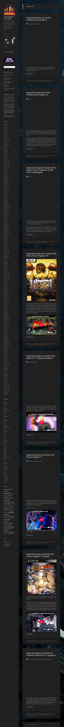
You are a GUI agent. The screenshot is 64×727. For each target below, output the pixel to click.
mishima (29, 641)
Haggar (36, 442)
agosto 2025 (6, 146)
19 (7, 42)
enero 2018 (6, 316)
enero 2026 (6, 136)
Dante (54, 441)
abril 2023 (5, 198)
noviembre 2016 (7, 342)
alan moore (7, 489)
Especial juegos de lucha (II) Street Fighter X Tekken (40, 555)
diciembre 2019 (6, 273)
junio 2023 (6, 194)
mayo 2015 (6, 375)
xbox (13, 532)
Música (5, 451)
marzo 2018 (6, 312)
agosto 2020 (6, 258)
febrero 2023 (6, 202)
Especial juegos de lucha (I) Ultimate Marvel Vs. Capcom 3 (41, 654)
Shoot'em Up (6, 466)
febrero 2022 (6, 224)
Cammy (50, 241)
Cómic (5, 422)
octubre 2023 (6, 187)
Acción (5, 401)
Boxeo (5, 414)
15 (12, 41)
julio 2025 (5, 148)
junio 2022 (6, 217)
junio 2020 (6, 261)
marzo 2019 (6, 289)
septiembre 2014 (7, 390)
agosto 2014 (6, 392)
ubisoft (6, 530)
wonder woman (7, 532)
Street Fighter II (35, 156)
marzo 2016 (6, 357)
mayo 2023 (6, 196)
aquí (44, 132)
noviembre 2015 (7, 364)
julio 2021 (5, 237)
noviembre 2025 (7, 140)
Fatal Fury (44, 80)
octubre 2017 (6, 321)
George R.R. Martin (7, 505)
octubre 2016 (6, 344)
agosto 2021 (6, 235)
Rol (4, 461)
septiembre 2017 (7, 323)
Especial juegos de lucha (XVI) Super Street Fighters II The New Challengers (41, 170)
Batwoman (12, 493)
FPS (4, 436)
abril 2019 (5, 288)
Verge (50, 714)
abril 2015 (5, 377)
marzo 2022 (6, 222)
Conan (5, 423)
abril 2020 (5, 265)
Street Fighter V (36, 130)
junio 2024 (6, 172)
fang (27, 542)
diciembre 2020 (6, 250)
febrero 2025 (6, 157)
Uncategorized (6, 478)
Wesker (52, 714)
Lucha (5, 448)
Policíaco (5, 455)
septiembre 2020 (7, 256)
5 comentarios (46, 542)
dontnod (7, 500)
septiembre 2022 (7, 211)
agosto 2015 (6, 370)
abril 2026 (5, 131)
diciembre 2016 (6, 340)
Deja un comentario (43, 156)
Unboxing (5, 476)
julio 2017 (5, 327)
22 (12, 42)
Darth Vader (6, 498)
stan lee (5, 525)
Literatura (5, 446)
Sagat (27, 81)
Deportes (5, 425)
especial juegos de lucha (33, 344)
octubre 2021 (6, 232)
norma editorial (6, 516)
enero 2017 (6, 338)
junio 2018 (6, 306)
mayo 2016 (6, 353)
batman (7, 493)
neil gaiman (6, 512)
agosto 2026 (6, 123)
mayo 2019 (6, 286)
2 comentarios (46, 81)
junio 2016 (6, 351)
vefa (36, 641)
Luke (29, 156)
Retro (5, 459)
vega (37, 242)
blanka (54, 343)
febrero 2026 (6, 135)
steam (5, 527)
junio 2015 (6, 373)
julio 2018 (5, 304)
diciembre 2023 (6, 183)
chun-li (27, 344)
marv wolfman (11, 508)
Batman (5, 412)
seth (40, 344)
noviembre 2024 (7, 163)
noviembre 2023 (7, 185)
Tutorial (5, 474)
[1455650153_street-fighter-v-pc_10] (41, 479)
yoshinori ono (39, 542)
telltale (5, 528)
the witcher (9, 528)
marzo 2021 (6, 245)
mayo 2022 (6, 219)
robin (5, 517)
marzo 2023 (6, 200)
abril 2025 (5, 153)
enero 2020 (6, 271)
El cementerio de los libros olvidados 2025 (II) (9, 116)
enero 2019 (6, 293)
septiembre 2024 (7, 166)
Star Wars (8, 525)
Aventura (5, 408)
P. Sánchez (6, 115)
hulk (33, 714)
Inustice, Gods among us (32, 700)
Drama (5, 429)
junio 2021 (6, 239)
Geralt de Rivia (6, 506)
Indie (5, 444)
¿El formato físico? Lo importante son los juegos (9, 82)
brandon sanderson (8, 495)
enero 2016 (6, 360)
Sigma (27, 443)
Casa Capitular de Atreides (9, 17)
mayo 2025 (6, 151)
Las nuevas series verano (8, 78)
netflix (11, 512)
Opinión (5, 453)
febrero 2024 (6, 179)
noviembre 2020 (7, 252)
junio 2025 (6, 149)
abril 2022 (5, 220)
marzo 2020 (6, 267)
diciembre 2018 (6, 295)
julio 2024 (5, 170)
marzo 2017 (6, 334)
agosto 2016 (6, 347)
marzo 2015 (6, 379)
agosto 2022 (6, 213)
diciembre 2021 (6, 228)
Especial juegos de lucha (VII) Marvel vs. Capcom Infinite (40, 357)
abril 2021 (5, 243)
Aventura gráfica (7, 410)
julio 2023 (5, 192)
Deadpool (30, 714)
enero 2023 (6, 204)
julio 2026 (5, 125)
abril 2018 (5, 310)
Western (5, 481)
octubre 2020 (6, 254)
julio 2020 (5, 260)
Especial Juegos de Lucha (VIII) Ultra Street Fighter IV (41, 254)
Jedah (39, 442)
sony (8, 520)
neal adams (10, 510)
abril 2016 (5, 355)
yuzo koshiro (11, 533)
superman (11, 527)
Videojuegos (6, 479)
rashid (34, 542)
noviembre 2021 (7, 230)
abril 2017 (5, 332)
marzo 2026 (6, 133)
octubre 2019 (6, 276)
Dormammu (28, 442)
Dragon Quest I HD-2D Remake (9, 88)
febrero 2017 (6, 336)
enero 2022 (6, 226)
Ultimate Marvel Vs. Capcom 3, (49, 602)
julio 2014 (5, 394)
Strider (34, 443)
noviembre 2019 (7, 274)
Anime (5, 405)
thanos (37, 443)
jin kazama (54, 640)
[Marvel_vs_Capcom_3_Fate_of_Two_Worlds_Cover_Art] (41, 677)
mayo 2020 (6, 263)
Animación (6, 403)
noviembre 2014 (7, 386)
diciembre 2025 (6, 138)
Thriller (5, 472)
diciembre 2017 (6, 317)
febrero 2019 (6, 291)
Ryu (12, 517)
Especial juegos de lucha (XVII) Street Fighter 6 (38, 93)
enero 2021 (6, 248)
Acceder (5, 540)
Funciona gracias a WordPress (31, 724)
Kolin (29, 542)
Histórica (5, 442)
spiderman (6, 521)
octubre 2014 (6, 388)
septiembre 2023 (7, 189)
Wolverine (28, 715)
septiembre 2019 (7, 278)
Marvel (6, 508)
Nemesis (45, 442)
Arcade (5, 407)
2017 (49, 541)
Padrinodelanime (7, 99)
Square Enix (8, 523)
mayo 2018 (6, 308)
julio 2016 (5, 349)
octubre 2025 (6, 142)
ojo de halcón (52, 442)
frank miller (7, 503)
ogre (32, 641)
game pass (12, 503)
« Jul (6, 47)
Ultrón (39, 443)
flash (13, 502)
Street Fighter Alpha (32, 81)
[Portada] (41, 113)
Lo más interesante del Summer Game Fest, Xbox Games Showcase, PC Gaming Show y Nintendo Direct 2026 (9, 105)
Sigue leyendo (30, 73)
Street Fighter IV (48, 139)
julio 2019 (5, 282)
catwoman (10, 497)
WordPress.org (6, 546)
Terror (5, 470)
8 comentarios (47, 344)
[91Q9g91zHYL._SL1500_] (41, 382)
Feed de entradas (7, 542)
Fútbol (5, 438)
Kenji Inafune (50, 80)
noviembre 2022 (7, 207)
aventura (6, 491)
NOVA (49, 442)
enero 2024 (6, 181)
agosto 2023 (6, 191)
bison (51, 541)
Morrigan (42, 442)
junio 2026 (6, 127)
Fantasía (5, 435)
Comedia (5, 420)
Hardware (5, 440)
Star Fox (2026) (6, 85)
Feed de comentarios (7, 544)
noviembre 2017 (7, 319)
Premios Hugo (11, 516)
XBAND (40, 242)
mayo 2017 (6, 330)
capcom (6, 497)
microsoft (6, 510)
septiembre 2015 (7, 368)
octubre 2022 (6, 209)
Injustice (35, 714)
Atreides (5, 96)
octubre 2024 (6, 164)
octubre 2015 (6, 366)
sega (5, 520)
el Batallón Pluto (8, 502)
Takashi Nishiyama (39, 81)
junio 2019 (6, 284)
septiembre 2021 (7, 233)
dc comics (11, 498)
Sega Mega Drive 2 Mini (32, 242)
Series (5, 464)
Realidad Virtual (7, 457)
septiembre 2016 (7, 345)
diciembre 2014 (6, 385)
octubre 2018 (6, 299)
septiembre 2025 (7, 144)
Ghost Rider (33, 442)
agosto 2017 (6, 325)
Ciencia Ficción (6, 416)
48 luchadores (50, 343)
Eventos (5, 433)
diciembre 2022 (6, 205)
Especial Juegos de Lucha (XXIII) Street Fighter (38, 18)
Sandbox (5, 463)
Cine (4, 418)
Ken (47, 80)
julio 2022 (5, 215)
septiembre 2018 (7, 301)
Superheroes (6, 468)
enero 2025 (6, 159)
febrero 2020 (6, 269)
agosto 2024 (6, 168)
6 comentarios (45, 242)
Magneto (41, 714)
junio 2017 (6, 329)
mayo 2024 (6, 174)
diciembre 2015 (6, 362)
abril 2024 (5, 176)
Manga (5, 450)
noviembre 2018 (7, 297)
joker (11, 507)
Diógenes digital (6, 427)
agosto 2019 (6, 280)
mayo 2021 (6, 241)
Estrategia (5, 431)
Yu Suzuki (6, 533)
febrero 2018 (6, 314)
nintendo (7, 515)
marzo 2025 (6, 155)
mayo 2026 (6, 129)
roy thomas (9, 517)
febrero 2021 (6, 246)
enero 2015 (6, 383)
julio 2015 (5, 371)
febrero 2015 (6, 381)
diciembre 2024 (6, 161)
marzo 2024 (6, 177)
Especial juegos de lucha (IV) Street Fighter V (40, 455)
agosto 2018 (6, 302)
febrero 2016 (6, 358)
